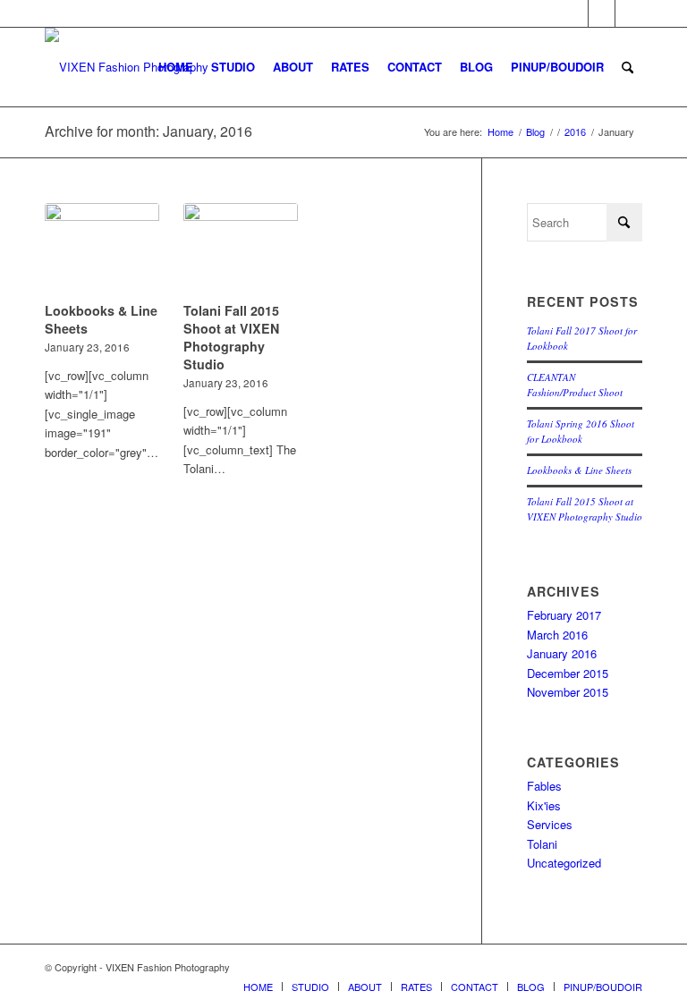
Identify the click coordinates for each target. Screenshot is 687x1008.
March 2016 (557, 634)
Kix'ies (544, 805)
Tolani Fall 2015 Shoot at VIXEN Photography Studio (231, 337)
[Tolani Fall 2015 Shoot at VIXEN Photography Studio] (240, 249)
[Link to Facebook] (602, 13)
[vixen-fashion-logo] (126, 67)
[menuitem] (175, 67)
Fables (544, 785)
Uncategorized (564, 862)
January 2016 (562, 653)
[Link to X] (575, 13)
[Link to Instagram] (628, 13)
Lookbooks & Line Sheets (579, 470)
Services (549, 824)
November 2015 (567, 691)
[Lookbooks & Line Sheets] (102, 249)
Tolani (542, 843)
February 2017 (564, 614)
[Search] (627, 67)
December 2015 (567, 673)
